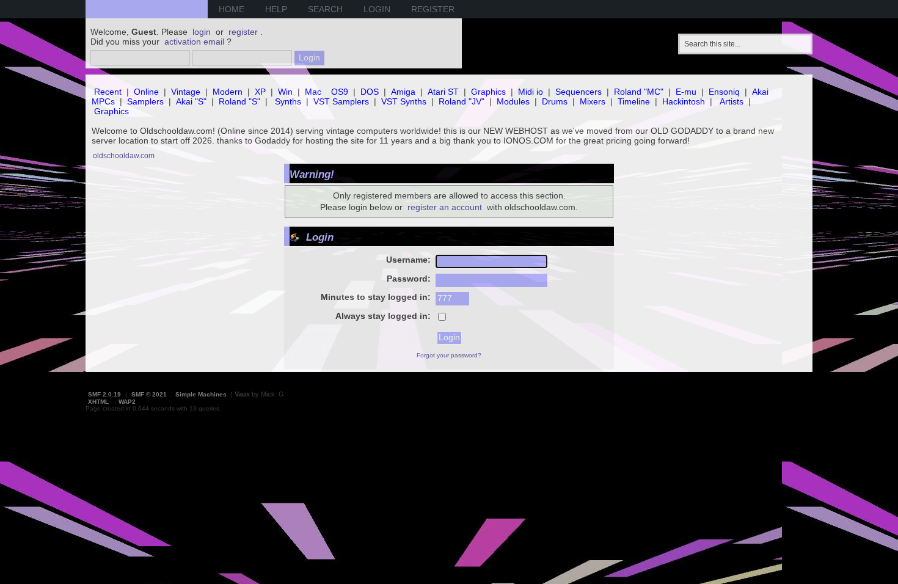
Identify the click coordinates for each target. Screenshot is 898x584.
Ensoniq (724, 92)
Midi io (530, 92)
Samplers (145, 101)
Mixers (592, 101)
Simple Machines (201, 394)
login (201, 32)
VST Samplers (341, 101)
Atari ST (443, 92)
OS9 (339, 92)
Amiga (403, 92)
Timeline (634, 101)
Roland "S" (239, 101)
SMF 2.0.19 (104, 394)
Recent (108, 92)
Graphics (488, 92)
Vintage (185, 92)
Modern (228, 92)
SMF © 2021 (149, 394)
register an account (444, 207)
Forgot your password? (449, 355)
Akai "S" (191, 101)
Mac (313, 92)
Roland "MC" (638, 92)
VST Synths (403, 101)
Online (146, 92)
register (243, 32)
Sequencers (578, 92)
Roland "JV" (461, 101)
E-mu (686, 92)
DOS (369, 92)
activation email (194, 41)
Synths (288, 101)
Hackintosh (683, 101)
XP (260, 92)
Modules (513, 101)
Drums (555, 101)
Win (285, 92)
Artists (731, 101)
